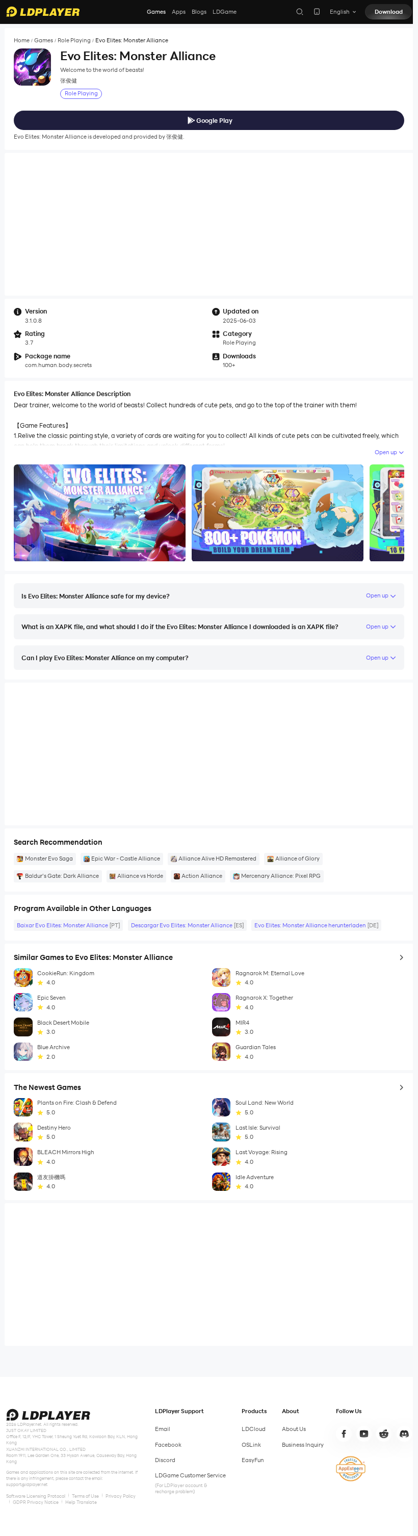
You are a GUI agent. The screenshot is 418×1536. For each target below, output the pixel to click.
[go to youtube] (364, 1433)
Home (22, 40)
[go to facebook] (343, 1433)
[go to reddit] (383, 1433)
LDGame (225, 11)
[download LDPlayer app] (317, 11)
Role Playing (74, 40)
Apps (179, 11)
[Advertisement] (209, 224)
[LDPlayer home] (43, 11)
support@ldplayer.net (26, 1484)
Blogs (199, 11)
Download (389, 11)
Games (156, 11)
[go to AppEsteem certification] (350, 1468)
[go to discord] (404, 1433)
